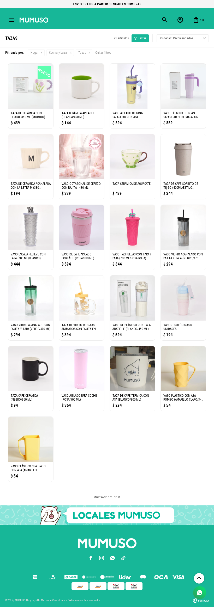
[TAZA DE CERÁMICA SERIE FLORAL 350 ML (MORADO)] (30, 86)
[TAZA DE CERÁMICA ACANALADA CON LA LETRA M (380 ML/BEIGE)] (30, 156)
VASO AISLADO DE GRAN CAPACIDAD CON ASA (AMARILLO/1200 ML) (127, 115)
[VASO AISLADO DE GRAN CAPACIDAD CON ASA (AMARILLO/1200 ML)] (132, 86)
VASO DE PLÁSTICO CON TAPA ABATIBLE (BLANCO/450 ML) (131, 327)
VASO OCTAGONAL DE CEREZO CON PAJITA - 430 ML (81, 185)
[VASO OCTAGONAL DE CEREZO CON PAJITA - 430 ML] (81, 156)
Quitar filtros (103, 52)
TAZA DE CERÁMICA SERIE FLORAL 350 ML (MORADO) (28, 115)
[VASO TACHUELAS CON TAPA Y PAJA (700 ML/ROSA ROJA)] (132, 227)
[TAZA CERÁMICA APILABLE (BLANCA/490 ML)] (81, 86)
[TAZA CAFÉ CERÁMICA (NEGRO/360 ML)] (30, 368)
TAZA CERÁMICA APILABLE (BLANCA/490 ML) (78, 115)
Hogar (35, 52)
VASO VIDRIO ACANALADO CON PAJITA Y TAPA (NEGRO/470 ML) (183, 256)
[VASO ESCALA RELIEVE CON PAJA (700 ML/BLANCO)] (30, 227)
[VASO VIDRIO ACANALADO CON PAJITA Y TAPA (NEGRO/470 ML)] (183, 227)
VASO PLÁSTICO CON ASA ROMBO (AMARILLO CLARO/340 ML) (183, 398)
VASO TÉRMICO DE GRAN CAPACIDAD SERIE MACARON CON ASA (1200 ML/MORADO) (182, 115)
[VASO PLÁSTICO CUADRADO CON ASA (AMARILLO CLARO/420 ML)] (30, 439)
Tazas (82, 52)
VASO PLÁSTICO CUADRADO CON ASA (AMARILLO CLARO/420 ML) (28, 468)
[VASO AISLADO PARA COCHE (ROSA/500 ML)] (81, 368)
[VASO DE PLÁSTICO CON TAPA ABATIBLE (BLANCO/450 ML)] (132, 298)
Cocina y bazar (58, 52)
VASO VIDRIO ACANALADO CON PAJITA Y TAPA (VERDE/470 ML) (31, 327)
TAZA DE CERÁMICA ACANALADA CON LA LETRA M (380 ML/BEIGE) (31, 186)
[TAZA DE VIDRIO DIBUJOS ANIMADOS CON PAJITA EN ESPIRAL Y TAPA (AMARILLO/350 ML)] (81, 298)
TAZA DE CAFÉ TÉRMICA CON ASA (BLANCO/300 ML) (130, 397)
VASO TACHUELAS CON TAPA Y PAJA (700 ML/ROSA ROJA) (132, 256)
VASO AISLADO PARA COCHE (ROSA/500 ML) (79, 397)
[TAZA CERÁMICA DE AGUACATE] (132, 156)
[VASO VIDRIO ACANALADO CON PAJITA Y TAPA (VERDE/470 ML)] (30, 298)
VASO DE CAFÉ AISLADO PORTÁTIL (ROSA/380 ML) (78, 256)
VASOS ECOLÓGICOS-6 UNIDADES (177, 327)
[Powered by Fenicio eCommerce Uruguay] (201, 600)
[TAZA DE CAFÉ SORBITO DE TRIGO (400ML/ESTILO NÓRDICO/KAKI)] (183, 156)
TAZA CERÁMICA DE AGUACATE (131, 184)
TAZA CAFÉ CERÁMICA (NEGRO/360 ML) (24, 397)
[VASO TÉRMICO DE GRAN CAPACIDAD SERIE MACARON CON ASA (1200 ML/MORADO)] (183, 86)
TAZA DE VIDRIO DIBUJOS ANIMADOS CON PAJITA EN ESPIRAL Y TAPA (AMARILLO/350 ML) (79, 327)
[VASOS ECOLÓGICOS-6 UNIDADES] (183, 298)
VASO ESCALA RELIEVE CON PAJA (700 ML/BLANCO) (28, 256)
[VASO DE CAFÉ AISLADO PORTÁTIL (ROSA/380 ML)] (81, 227)
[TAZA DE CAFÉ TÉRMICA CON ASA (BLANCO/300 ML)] (132, 368)
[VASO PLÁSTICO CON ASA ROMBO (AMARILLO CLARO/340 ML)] (183, 368)
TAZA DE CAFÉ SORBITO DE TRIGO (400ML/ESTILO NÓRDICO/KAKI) (180, 186)
